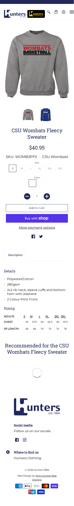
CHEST (8, 321)
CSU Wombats (55, 157)
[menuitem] (48, 12)
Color (37, 177)
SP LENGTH (11, 328)
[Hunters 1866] (15, 14)
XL (39, 168)
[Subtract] (27, 196)
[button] (48, 12)
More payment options (37, 227)
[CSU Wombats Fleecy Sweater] (28, 115)
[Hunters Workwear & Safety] (36, 14)
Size (37, 162)
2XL (50, 168)
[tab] (15, 255)
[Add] (47, 196)
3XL (60, 168)
